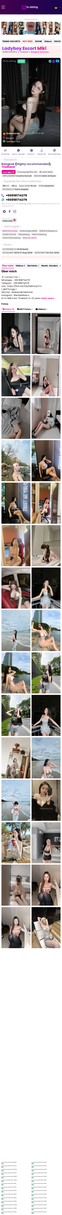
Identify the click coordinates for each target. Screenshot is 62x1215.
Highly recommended (33, 164)
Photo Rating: (13, 61)
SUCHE (38, 41)
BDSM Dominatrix (10, 231)
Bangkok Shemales (40, 52)
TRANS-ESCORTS (11, 41)
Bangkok (8, 164)
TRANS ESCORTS (9, 52)
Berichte (33, 265)
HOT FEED (27, 41)
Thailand (24, 52)
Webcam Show (29, 238)
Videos (48, 41)
